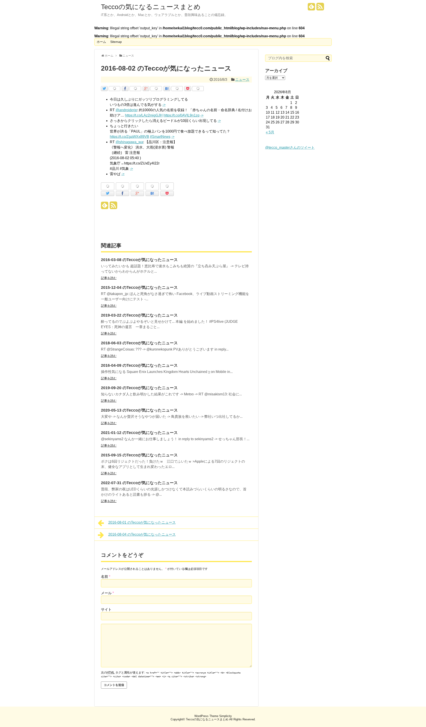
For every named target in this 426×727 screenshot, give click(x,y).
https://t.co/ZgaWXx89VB (129, 137)
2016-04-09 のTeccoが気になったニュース (139, 365)
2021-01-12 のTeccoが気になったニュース (139, 432)
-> (164, 105)
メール (107, 593)
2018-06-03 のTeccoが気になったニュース (139, 343)
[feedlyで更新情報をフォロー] (311, 8)
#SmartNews (160, 137)
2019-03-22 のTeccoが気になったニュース (139, 315)
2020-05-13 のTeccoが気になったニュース (139, 410)
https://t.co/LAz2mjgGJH (144, 115)
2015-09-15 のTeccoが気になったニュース (139, 455)
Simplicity (225, 716)
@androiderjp (126, 110)
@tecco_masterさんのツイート (290, 147)
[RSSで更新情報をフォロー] (320, 8)
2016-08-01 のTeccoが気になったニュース (142, 522)
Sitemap (116, 42)
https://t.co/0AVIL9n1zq (181, 115)
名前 (105, 576)
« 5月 (270, 132)
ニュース (242, 79)
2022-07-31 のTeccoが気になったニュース (139, 483)
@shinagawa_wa (129, 142)
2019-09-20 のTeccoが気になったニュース (139, 388)
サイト (106, 609)
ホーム (101, 42)
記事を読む (108, 278)
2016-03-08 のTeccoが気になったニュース (139, 260)
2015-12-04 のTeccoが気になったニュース (139, 287)
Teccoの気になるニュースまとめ (151, 7)
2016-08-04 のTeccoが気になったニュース (142, 534)
